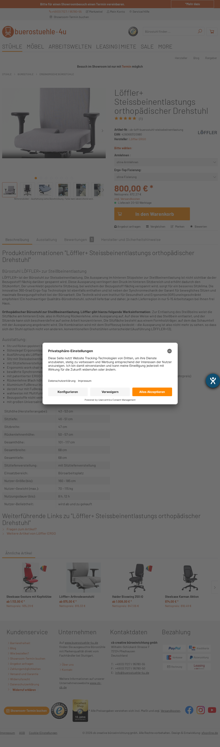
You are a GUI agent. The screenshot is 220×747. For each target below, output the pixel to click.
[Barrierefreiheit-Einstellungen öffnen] (213, 381)
